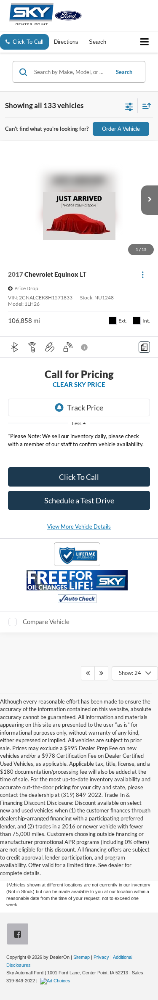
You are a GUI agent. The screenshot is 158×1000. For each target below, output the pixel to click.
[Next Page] (101, 673)
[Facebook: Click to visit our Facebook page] (19, 935)
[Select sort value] (144, 105)
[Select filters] (129, 106)
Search (124, 72)
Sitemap (81, 957)
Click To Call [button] (28, 42)
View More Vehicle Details (79, 526)
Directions (66, 42)
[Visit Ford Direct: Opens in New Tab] (56, 980)
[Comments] (144, 347)
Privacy (101, 957)
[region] (79, 442)
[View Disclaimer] (85, 347)
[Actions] (142, 274)
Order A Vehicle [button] (121, 128)
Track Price (85, 407)
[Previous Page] (88, 673)
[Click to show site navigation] (144, 42)
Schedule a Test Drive (79, 500)
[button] (149, 200)
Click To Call (79, 476)
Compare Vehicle (46, 621)
